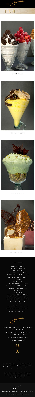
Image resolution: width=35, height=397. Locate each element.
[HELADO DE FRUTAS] (17, 105)
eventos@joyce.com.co (17, 377)
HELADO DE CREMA (17, 193)
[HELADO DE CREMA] (17, 165)
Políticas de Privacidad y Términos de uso (17, 394)
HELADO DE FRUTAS (17, 133)
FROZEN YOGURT (17, 74)
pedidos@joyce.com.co (17, 340)
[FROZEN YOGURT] (17, 46)
